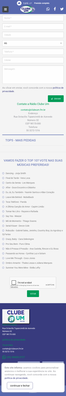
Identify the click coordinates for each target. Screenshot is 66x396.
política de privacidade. (14, 339)
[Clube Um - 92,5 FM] (27, 9)
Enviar (57, 99)
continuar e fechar (20, 385)
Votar (33, 294)
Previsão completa (41, 3)
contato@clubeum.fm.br (33, 109)
